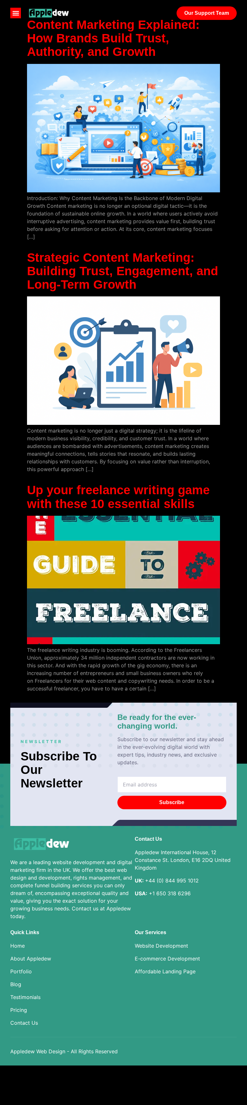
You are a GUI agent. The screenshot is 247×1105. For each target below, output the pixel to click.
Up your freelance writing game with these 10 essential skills (118, 496)
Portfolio (21, 971)
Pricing (18, 1010)
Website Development (161, 946)
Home (17, 946)
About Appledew (30, 958)
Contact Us (24, 1023)
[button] (15, 13)
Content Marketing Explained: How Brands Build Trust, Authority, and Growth (113, 38)
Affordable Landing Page (165, 971)
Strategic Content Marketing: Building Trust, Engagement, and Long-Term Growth (122, 271)
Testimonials (25, 997)
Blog (15, 984)
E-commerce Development (167, 958)
